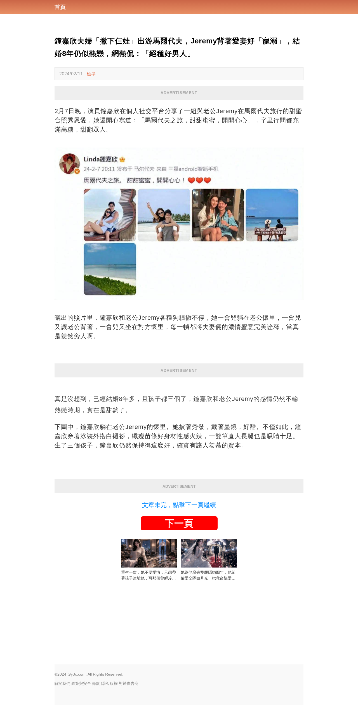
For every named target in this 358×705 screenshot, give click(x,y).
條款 (96, 683)
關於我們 (62, 683)
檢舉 (91, 74)
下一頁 (179, 523)
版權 (114, 683)
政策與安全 (81, 683)
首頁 (60, 7)
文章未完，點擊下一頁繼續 (179, 504)
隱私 (105, 683)
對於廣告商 (128, 683)
